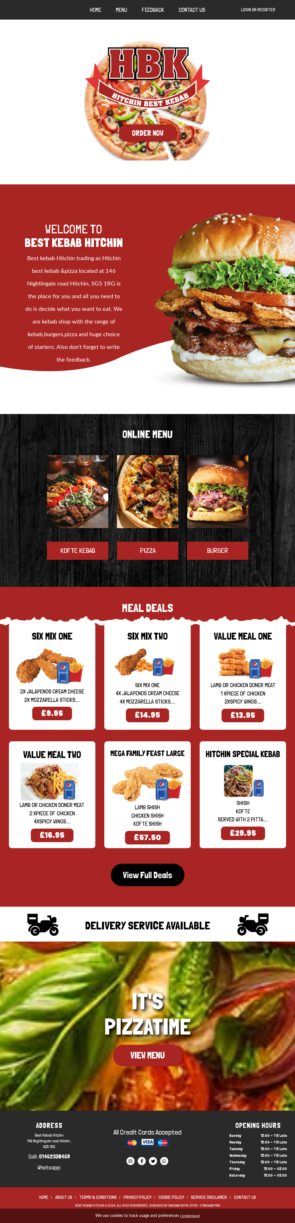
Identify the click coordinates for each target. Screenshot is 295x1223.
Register (266, 9)
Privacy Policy (138, 1197)
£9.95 (52, 713)
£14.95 (147, 715)
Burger (217, 550)
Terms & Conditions (98, 1197)
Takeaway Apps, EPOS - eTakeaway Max (194, 1205)
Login (246, 9)
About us (63, 1197)
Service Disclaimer (209, 1197)
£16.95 (52, 835)
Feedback (153, 9)
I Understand (190, 1216)
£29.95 (243, 833)
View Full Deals (147, 875)
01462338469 (54, 1156)
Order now (147, 132)
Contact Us (192, 9)
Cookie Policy (171, 1197)
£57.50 (147, 837)
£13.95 (242, 715)
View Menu (148, 1055)
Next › (228, 535)
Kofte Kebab (77, 550)
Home (95, 9)
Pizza (148, 550)
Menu (121, 9)
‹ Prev (66, 535)
